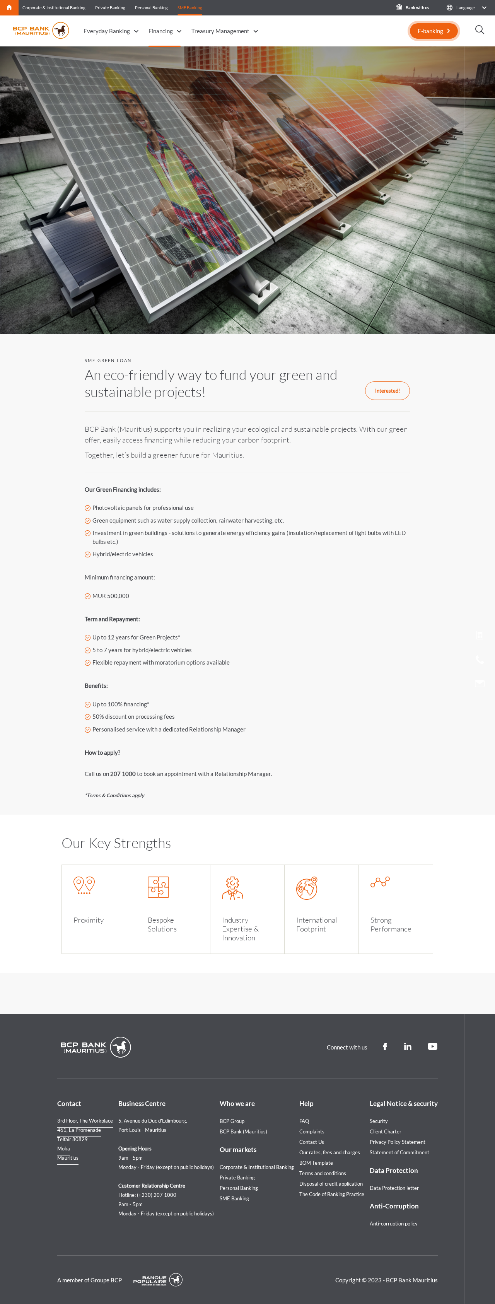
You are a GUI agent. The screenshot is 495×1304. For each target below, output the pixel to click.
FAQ (304, 1121)
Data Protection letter (394, 1188)
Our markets (238, 1149)
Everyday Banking (107, 30)
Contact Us (311, 1142)
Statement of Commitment (399, 1152)
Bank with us (417, 7)
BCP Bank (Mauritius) (243, 1131)
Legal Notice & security (404, 1103)
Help (306, 1103)
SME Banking (190, 7)
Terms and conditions (322, 1173)
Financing (160, 30)
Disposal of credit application (331, 1184)
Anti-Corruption (394, 1206)
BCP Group (232, 1121)
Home (9, 7)
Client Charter (385, 1131)
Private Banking (110, 7)
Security (379, 1121)
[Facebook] (385, 1046)
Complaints (311, 1131)
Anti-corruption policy (394, 1223)
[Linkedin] (407, 1046)
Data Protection (394, 1170)
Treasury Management (220, 30)
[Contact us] (480, 684)
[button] (466, 7)
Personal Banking (151, 7)
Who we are (237, 1103)
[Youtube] (433, 1046)
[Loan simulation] (479, 636)
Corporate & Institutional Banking (53, 7)
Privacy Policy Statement (397, 1142)
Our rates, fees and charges (329, 1152)
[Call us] (480, 661)
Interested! (387, 391)
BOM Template (316, 1163)
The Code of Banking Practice (331, 1194)
